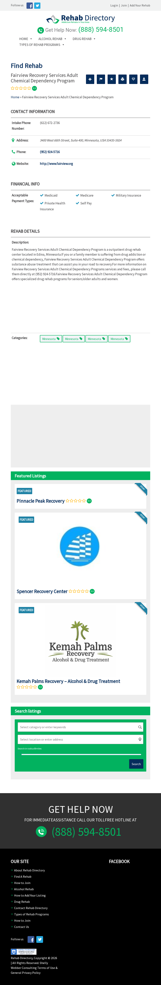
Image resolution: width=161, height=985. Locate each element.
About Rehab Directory (29, 870)
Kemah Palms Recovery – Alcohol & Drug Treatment (68, 681)
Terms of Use (46, 968)
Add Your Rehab (140, 5)
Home (23, 39)
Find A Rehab (22, 876)
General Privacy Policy (25, 973)
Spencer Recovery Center (42, 591)
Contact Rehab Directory (31, 908)
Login (114, 5)
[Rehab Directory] (80, 22)
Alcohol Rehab (50, 39)
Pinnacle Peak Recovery (41, 501)
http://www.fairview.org (56, 163)
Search (136, 764)
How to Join (22, 883)
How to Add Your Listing (30, 895)
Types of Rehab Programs (39, 45)
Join (124, 5)
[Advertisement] (80, 306)
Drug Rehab (82, 39)
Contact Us (21, 927)
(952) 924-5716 (50, 152)
